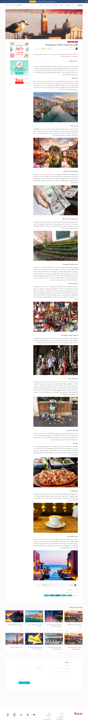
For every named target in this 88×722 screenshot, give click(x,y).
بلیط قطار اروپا (55, 5)
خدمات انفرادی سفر (47, 719)
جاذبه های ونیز (74, 54)
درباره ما (62, 715)
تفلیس (80, 634)
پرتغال (41, 612)
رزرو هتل (61, 5)
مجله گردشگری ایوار (59, 719)
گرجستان (79, 612)
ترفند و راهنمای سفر (68, 592)
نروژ (21, 612)
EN (21, 5)
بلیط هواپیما (67, 5)
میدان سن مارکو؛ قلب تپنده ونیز (16, 647)
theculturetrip (69, 590)
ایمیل (42, 665)
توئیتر (65, 595)
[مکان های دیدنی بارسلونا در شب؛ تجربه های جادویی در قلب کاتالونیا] (54, 616)
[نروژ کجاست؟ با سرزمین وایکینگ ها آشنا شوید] (14, 616)
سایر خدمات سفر (48, 5)
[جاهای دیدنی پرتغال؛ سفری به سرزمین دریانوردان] (34, 616)
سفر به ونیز (71, 56)
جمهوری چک (59, 634)
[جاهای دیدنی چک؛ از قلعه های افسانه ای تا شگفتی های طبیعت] (54, 639)
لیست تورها (33, 1)
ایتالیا (72, 41)
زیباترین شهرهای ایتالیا (45, 174)
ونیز (69, 41)
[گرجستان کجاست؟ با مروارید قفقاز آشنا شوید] (74, 616)
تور (72, 5)
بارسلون (60, 612)
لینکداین (52, 595)
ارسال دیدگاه (24, 682)
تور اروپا (49, 713)
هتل (49, 717)
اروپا (76, 41)
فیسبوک (58, 595)
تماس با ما (61, 713)
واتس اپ (71, 595)
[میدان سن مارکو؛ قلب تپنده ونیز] (14, 639)
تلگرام (48, 595)
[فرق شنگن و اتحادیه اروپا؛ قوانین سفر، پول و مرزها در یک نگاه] (34, 639)
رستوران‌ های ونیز (44, 129)
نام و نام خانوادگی (67, 665)
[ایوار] (80, 5)
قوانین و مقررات (60, 717)
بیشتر (40, 5)
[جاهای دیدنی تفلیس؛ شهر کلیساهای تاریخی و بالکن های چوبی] (74, 639)
